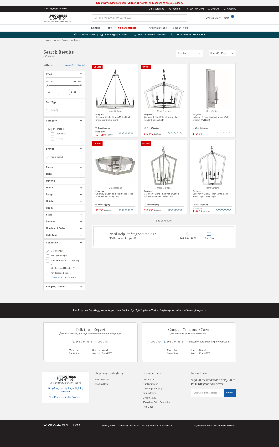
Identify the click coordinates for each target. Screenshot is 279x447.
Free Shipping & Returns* (55, 9)
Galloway (75, 40)
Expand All (69, 65)
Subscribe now (136, 3)
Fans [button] (109, 28)
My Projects (212, 18)
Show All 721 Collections (64, 277)
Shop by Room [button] (180, 28)
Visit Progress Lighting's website (65, 397)
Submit (229, 393)
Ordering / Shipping (152, 389)
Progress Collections (60, 40)
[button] (230, 9)
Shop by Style (101, 384)
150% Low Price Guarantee (157, 402)
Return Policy (149, 393)
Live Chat (215, 9)
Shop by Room (102, 380)
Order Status (149, 398)
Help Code (148, 407)
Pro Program (174, 9)
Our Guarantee (156, 9)
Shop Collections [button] (158, 28)
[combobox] (139, 18)
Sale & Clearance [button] (127, 28)
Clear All (81, 65)
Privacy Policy (108, 426)
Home (47, 40)
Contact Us (148, 380)
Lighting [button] (95, 28)
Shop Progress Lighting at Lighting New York (65, 390)
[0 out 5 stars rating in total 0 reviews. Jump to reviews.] (127, 133)
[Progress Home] (57, 18)
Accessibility (166, 426)
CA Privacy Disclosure (128, 426)
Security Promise (149, 426)
